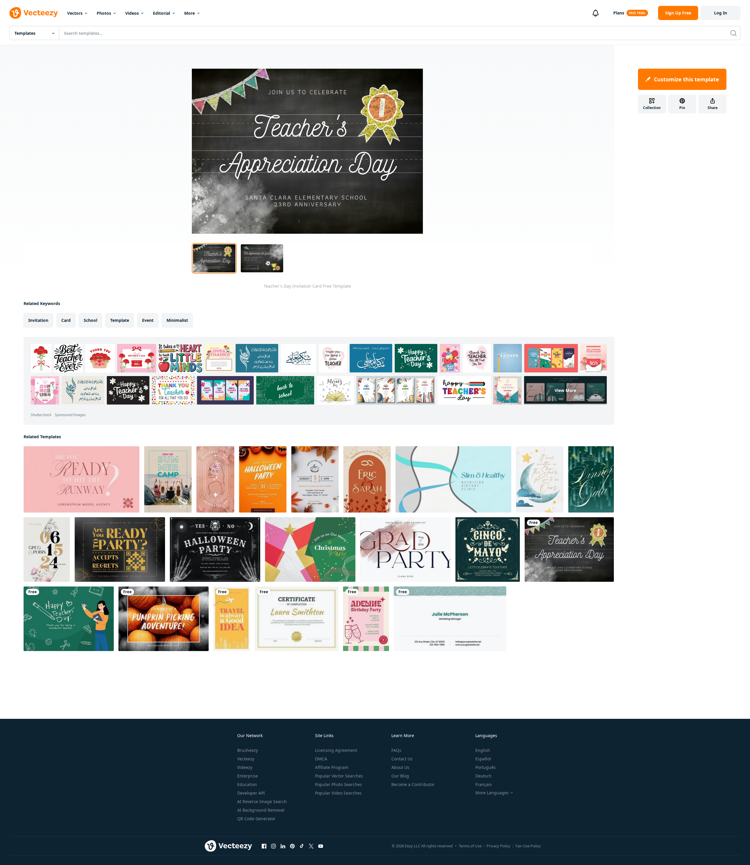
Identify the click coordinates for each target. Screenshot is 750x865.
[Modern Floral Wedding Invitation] (47, 549)
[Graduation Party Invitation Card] (405, 549)
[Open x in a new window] (311, 845)
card (66, 320)
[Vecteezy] (33, 13)
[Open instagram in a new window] (273, 845)
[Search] (733, 33)
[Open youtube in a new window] (320, 845)
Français (483, 784)
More (189, 13)
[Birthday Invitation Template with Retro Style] (366, 618)
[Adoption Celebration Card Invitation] (539, 479)
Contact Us (402, 759)
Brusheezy (247, 750)
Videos (132, 13)
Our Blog (400, 776)
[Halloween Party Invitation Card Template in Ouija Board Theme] (215, 549)
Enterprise (247, 776)
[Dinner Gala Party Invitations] (591, 479)
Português (485, 767)
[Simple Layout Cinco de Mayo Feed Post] (487, 549)
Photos (104, 13)
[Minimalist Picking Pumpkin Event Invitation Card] (163, 618)
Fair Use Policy (528, 845)
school (90, 320)
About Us (400, 767)
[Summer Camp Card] (168, 479)
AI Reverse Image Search (262, 801)
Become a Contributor (413, 784)
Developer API (251, 793)
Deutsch (483, 776)
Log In (720, 13)
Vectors (75, 13)
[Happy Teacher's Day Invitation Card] (69, 618)
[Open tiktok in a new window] (301, 845)
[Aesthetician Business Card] (215, 479)
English (482, 750)
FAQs (396, 750)
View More (565, 390)
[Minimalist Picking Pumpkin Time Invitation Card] (315, 479)
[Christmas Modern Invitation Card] (310, 549)
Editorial (161, 13)
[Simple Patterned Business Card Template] (450, 618)
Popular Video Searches (338, 793)
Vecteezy (245, 759)
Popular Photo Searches (338, 784)
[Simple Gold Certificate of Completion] (296, 618)
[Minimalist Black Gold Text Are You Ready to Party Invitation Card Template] (120, 549)
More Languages (492, 792)
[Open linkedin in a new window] (283, 845)
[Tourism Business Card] (231, 618)
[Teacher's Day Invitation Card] (569, 549)
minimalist (177, 320)
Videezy (244, 767)
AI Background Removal (260, 810)
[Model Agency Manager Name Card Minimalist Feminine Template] (81, 479)
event (148, 320)
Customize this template (686, 79)
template (119, 320)
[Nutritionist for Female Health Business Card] (453, 479)
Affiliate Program (331, 767)
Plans (618, 13)
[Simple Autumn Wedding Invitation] (367, 479)
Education (247, 784)
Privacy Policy (498, 845)
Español (483, 759)
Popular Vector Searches (339, 776)
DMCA (321, 759)
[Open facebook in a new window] (264, 845)
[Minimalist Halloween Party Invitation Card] (262, 479)
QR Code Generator (256, 818)
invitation (38, 320)
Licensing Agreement (336, 750)
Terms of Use (470, 845)
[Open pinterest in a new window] (292, 845)
